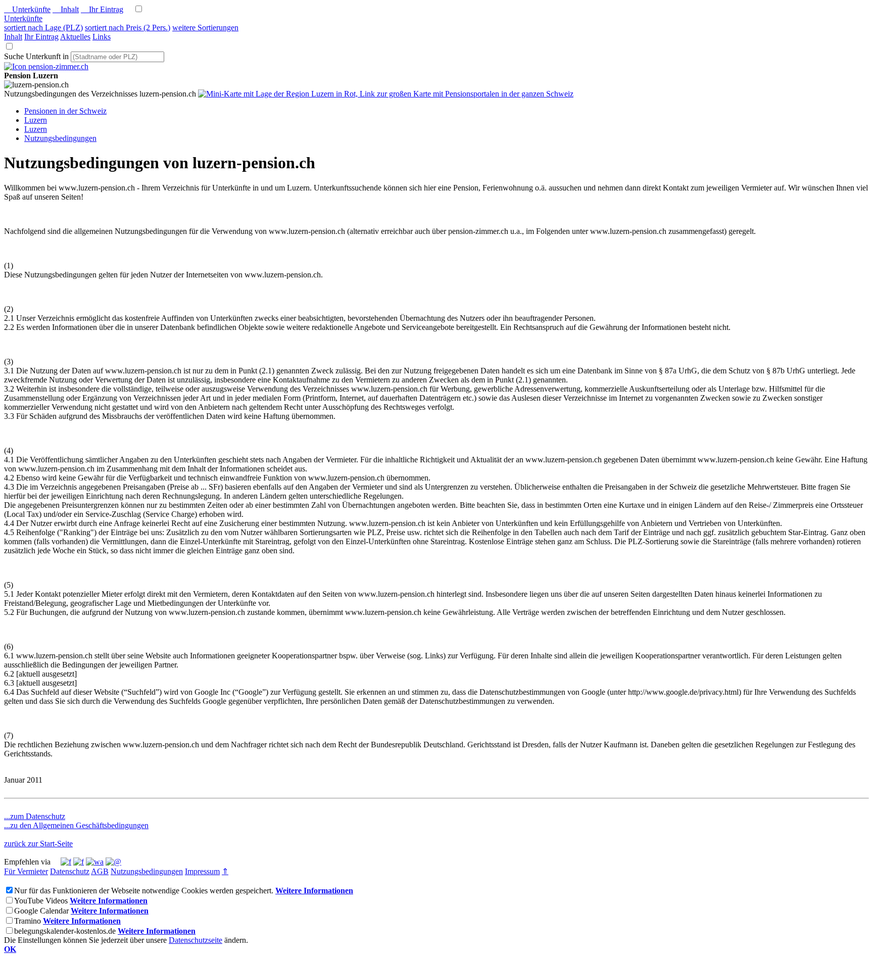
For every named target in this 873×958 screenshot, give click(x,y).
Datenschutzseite (195, 940)
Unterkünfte (27, 9)
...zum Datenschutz (34, 816)
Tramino (27, 921)
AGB (100, 871)
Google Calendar (41, 910)
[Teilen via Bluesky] (78, 861)
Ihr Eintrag (102, 9)
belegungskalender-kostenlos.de (65, 931)
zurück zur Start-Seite (38, 843)
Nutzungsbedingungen (147, 871)
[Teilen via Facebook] (66, 861)
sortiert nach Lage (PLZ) (43, 27)
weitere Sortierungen (205, 27)
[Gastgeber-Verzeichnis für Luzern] (46, 66)
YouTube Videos (41, 900)
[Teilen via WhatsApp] (95, 861)
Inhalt (66, 9)
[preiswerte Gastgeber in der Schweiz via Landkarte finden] (385, 93)
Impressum (202, 871)
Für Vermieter (26, 871)
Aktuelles (75, 36)
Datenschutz (69, 871)
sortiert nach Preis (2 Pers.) (127, 27)
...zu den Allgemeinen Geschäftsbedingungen (76, 825)
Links (101, 36)
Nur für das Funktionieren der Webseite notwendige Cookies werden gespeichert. (143, 890)
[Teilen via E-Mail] (113, 861)
